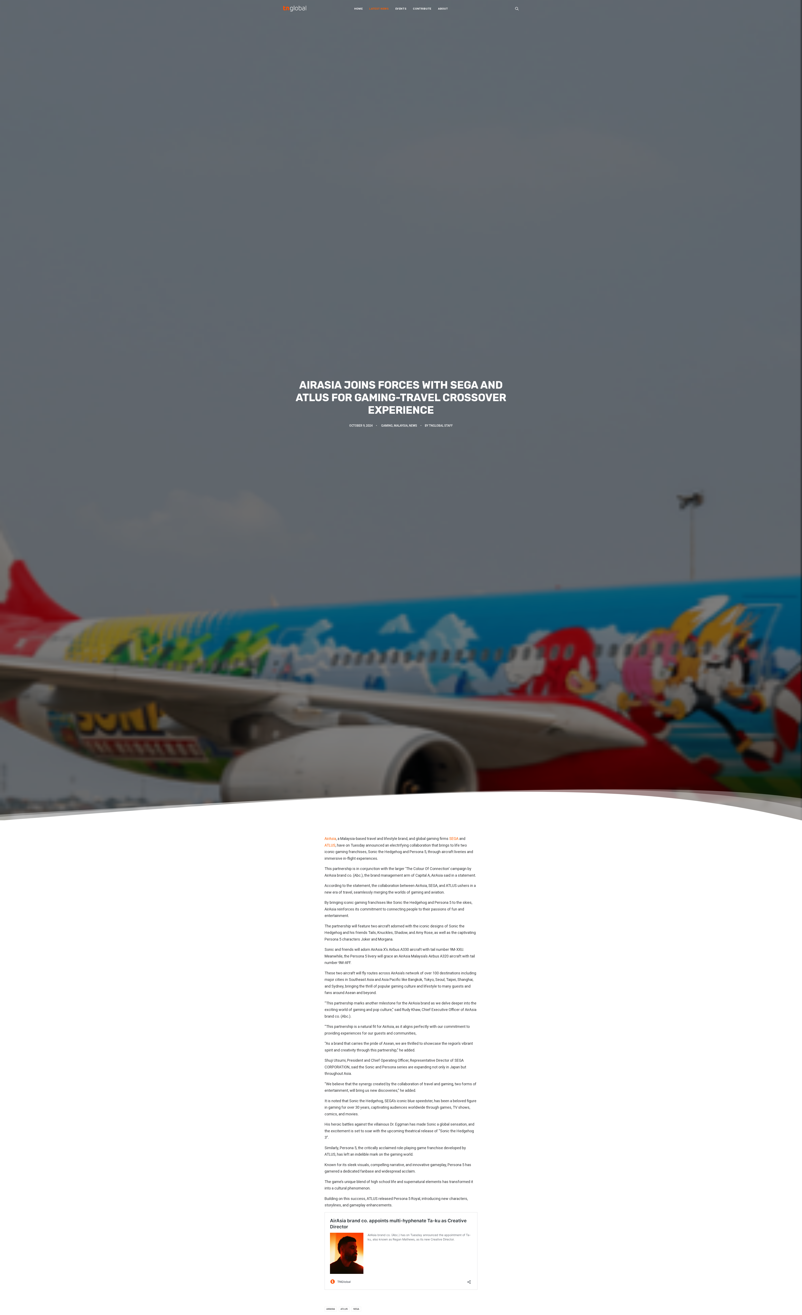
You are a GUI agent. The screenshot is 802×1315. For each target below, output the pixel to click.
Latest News (378, 8)
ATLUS (330, 845)
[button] (517, 8)
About (443, 8)
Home (358, 8)
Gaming (387, 425)
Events (400, 8)
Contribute (422, 8)
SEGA (453, 838)
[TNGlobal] (294, 8)
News (413, 425)
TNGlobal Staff (441, 425)
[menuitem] (358, 8)
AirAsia (330, 838)
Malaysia (401, 425)
